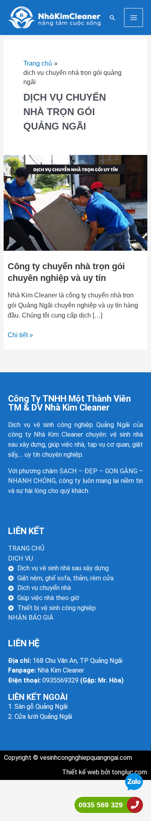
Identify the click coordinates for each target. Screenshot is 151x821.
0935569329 (60, 680)
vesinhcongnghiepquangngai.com (86, 757)
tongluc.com (128, 772)
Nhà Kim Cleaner (60, 670)
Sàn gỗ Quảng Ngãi (41, 706)
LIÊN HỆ (23, 643)
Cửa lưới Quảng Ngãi (43, 716)
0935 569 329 (101, 805)
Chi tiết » (20, 334)
